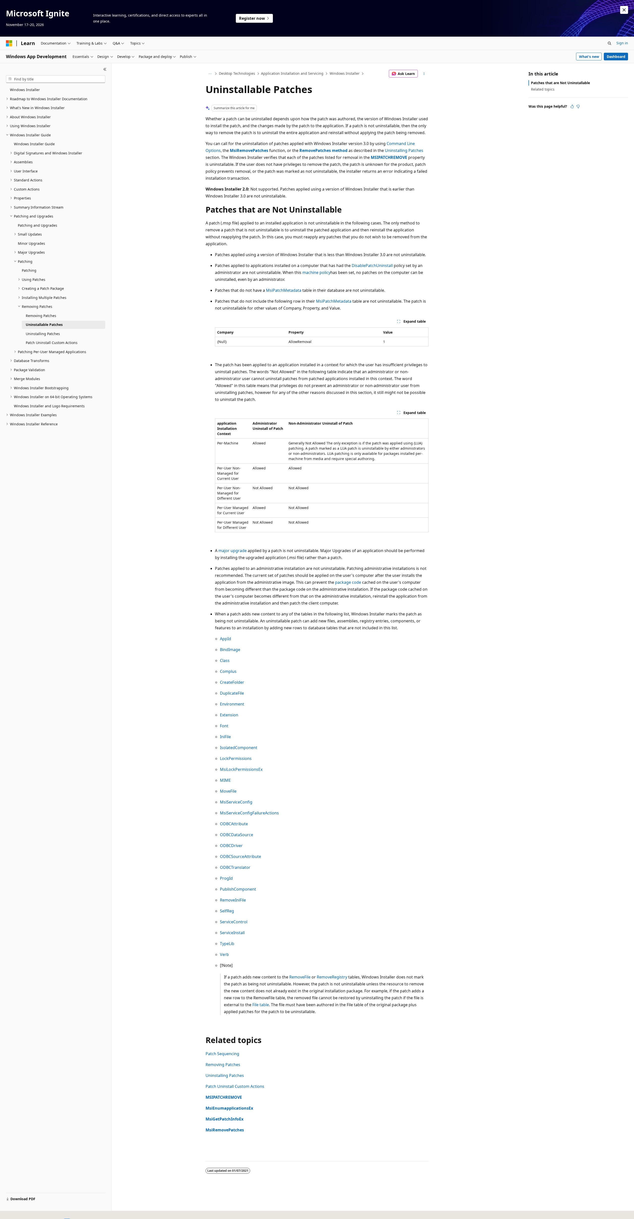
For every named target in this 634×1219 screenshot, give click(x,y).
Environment (232, 704)
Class (225, 660)
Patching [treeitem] (29, 270)
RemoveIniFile (233, 900)
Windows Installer (345, 73)
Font (224, 726)
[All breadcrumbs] (210, 74)
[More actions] (424, 74)
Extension (229, 715)
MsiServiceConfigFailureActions (249, 813)
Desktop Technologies (237, 73)
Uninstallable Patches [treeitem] (44, 324)
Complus (228, 671)
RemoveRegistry (332, 977)
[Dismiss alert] (624, 10)
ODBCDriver (231, 845)
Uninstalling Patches (404, 150)
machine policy (316, 272)
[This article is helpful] (572, 106)
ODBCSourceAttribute (240, 856)
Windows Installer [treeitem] (25, 89)
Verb (224, 954)
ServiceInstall (232, 932)
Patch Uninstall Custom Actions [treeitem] (52, 342)
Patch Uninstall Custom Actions (235, 1086)
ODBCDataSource (236, 834)
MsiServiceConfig (236, 802)
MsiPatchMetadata (283, 290)
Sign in (622, 43)
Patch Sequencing (222, 1053)
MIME (225, 780)
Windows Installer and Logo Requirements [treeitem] (49, 406)
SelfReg (227, 911)
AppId (225, 638)
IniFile (225, 736)
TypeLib (227, 943)
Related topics (543, 89)
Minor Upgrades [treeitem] (31, 243)
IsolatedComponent (238, 747)
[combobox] (55, 79)
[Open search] (609, 43)
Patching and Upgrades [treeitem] (37, 225)
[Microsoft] (9, 43)
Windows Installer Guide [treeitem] (34, 144)
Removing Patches (223, 1064)
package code (348, 582)
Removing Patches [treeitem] (41, 315)
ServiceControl (233, 922)
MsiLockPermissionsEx (241, 769)
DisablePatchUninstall (372, 265)
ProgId (226, 878)
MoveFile (228, 791)
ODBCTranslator (235, 867)
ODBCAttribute (234, 824)
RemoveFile (300, 977)
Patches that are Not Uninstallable (560, 82)
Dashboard (616, 56)
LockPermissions (236, 758)
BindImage (230, 649)
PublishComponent (238, 889)
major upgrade (232, 550)
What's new (589, 56)
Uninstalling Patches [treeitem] (43, 333)
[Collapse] (105, 69)
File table (260, 1004)
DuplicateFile (232, 693)
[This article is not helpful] (578, 106)
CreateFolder (232, 682)
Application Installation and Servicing (292, 73)
